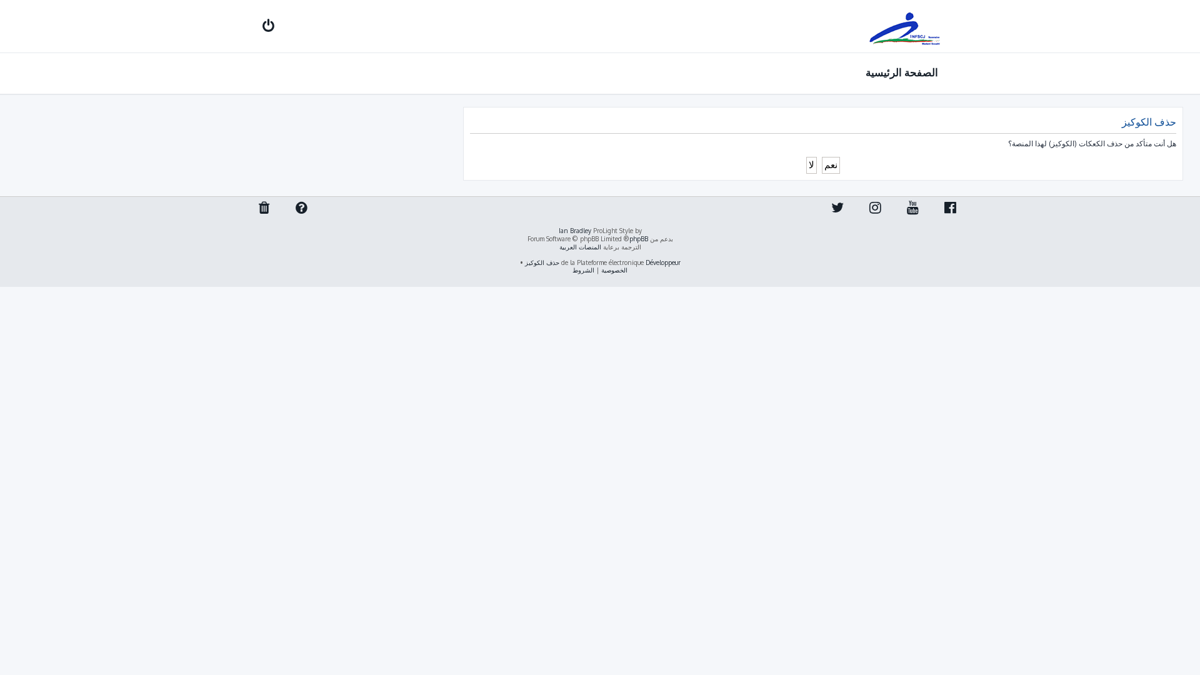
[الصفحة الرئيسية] (905, 26)
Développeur (663, 262)
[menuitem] (261, 27)
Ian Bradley (575, 230)
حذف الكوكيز (542, 262)
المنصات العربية (580, 247)
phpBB (638, 238)
